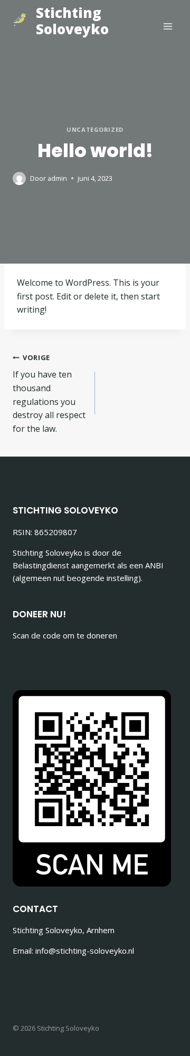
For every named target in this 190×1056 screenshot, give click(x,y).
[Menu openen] (167, 26)
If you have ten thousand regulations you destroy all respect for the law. (49, 393)
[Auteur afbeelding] (19, 178)
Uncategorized (94, 129)
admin (57, 178)
